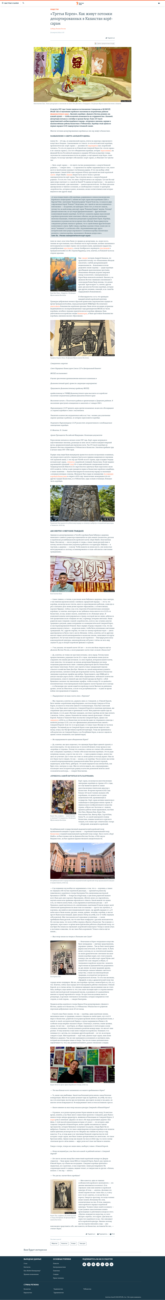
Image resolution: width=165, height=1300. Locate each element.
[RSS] (111, 1264)
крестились (68, 248)
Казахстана (54, 834)
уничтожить (55, 306)
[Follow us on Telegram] (98, 1264)
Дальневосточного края (59, 114)
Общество (54, 9)
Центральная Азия (59, 1267)
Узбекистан (87, 1289)
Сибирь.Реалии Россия (58, 29)
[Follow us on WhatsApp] (102, 1264)
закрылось (54, 720)
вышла (69, 175)
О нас (25, 1263)
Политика (56, 1271)
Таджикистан (58, 1289)
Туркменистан (59, 1293)
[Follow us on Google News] (107, 1264)
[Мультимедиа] (159, 3)
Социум (55, 1274)
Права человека (58, 1278)
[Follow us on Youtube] (84, 1264)
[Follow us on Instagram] (89, 1264)
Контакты (27, 1267)
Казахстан (27, 1289)
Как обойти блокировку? (32, 1271)
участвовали (104, 248)
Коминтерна (82, 314)
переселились (106, 151)
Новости (56, 1263)
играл (52, 1120)
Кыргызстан (28, 1293)
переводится (93, 146)
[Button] (110, 38)
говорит (85, 258)
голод (72, 464)
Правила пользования (31, 1274)
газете (52, 175)
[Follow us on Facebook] (93, 1264)
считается (71, 462)
